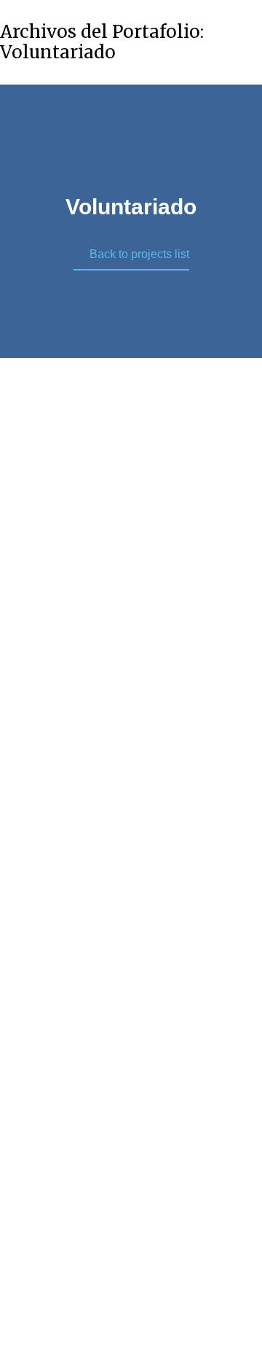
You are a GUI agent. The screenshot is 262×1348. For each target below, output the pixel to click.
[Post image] (131, 489)
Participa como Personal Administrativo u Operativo (131, 618)
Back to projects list (139, 254)
